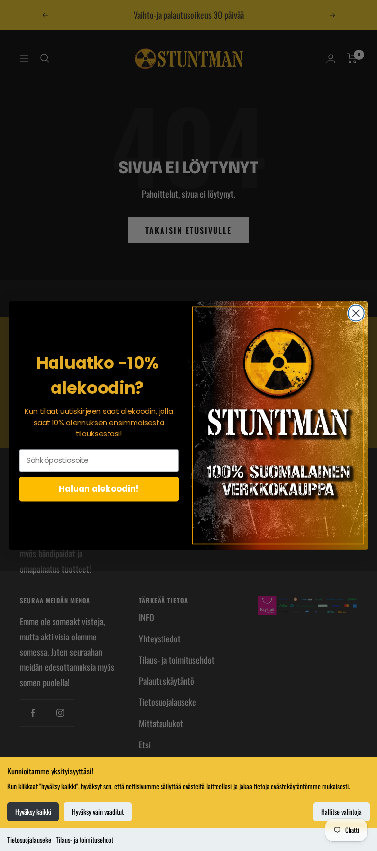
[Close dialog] (356, 313)
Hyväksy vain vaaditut (98, 811)
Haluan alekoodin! (99, 488)
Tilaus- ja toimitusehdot (84, 839)
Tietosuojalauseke (29, 839)
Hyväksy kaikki (33, 811)
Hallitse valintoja (341, 811)
